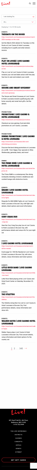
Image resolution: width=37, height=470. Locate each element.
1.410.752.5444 (18, 424)
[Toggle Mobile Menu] (34, 3)
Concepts (18, 441)
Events (18, 448)
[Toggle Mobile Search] (30, 3)
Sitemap (18, 452)
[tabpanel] (18, 188)
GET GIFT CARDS (18, 460)
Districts (18, 434)
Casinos (18, 438)
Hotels (18, 445)
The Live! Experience (18, 431)
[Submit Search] (32, 17)
